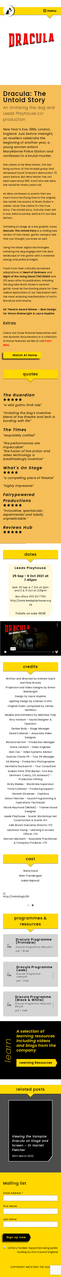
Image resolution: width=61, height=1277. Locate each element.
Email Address (13, 1193)
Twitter (24, 10)
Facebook (29, 10)
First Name (10, 1206)
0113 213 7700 (37, 596)
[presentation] (3, 543)
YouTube (38, 10)
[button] (28, 905)
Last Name (10, 1219)
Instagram (34, 10)
